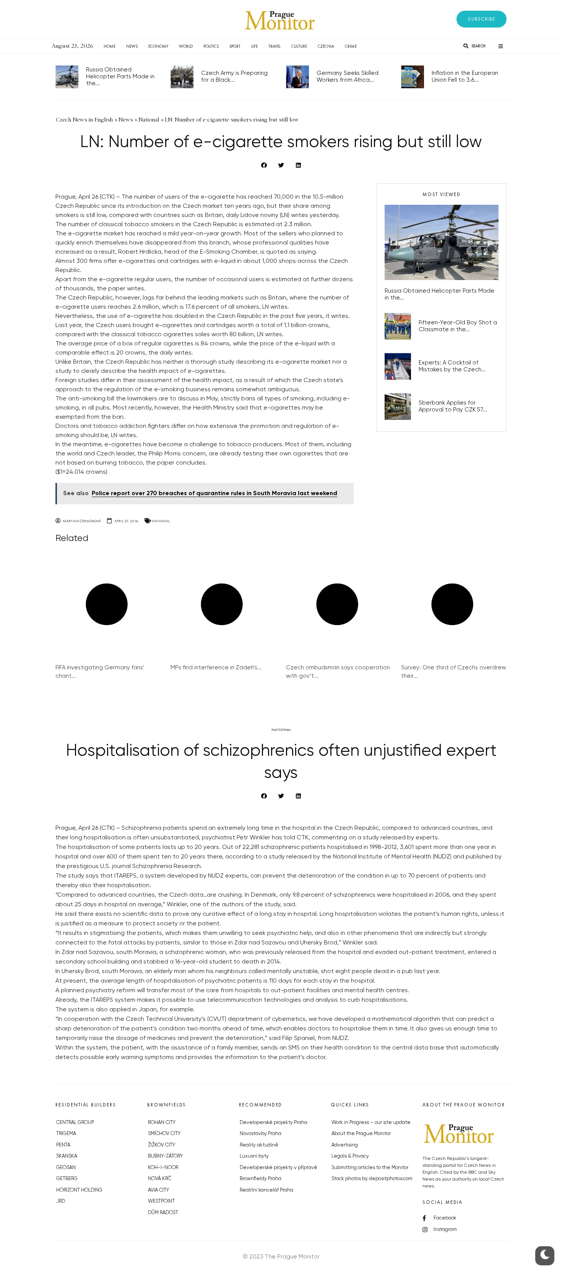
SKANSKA (66, 1156)
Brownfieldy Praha (260, 1178)
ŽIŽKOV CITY (161, 1145)
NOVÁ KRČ (159, 1178)
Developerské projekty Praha (273, 1122)
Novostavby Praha (260, 1133)
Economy (158, 46)
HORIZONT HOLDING (79, 1190)
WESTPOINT (161, 1201)
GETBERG (67, 1178)
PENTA (63, 1145)
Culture (299, 46)
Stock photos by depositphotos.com (372, 1178)
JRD (60, 1201)
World (186, 46)
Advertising (344, 1145)
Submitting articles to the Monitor (369, 1167)
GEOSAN (66, 1167)
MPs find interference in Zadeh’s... (216, 668)
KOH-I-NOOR (163, 1167)
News (132, 46)
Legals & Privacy (350, 1156)
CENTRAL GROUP (75, 1122)
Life (254, 46)
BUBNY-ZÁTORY (165, 1156)
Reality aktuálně (259, 1145)
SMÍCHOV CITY (164, 1133)
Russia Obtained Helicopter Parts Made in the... (120, 76)
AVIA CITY (158, 1190)
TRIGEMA (66, 1133)
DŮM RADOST (163, 1212)
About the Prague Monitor (361, 1133)
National (161, 520)
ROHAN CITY (161, 1122)
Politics (211, 46)
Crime (351, 46)
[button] (481, 19)
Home (109, 46)
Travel (274, 46)
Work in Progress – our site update (371, 1122)
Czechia (326, 46)
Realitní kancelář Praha (266, 1190)
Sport (234, 46)
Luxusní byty (254, 1156)
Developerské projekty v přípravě (278, 1167)
